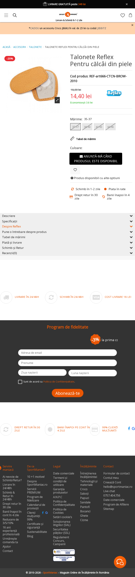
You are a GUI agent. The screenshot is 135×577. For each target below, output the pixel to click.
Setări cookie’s (62, 517)
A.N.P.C (57, 497)
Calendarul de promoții (36, 506)
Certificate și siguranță (35, 525)
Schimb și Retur (13, 248)
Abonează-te (67, 393)
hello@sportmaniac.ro (117, 487)
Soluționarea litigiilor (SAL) (61, 523)
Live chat (109, 491)
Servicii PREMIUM (33, 490)
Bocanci (85, 511)
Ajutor (7, 546)
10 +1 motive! (35, 477)
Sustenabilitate (37, 532)
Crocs (84, 489)
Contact (8, 551)
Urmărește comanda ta (10, 540)
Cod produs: (79, 76)
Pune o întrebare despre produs (24, 232)
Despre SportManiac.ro (37, 483)
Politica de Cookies (59, 511)
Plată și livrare (12, 242)
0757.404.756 (111, 495)
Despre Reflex (11, 226)
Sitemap (108, 509)
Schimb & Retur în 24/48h (9, 496)
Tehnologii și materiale (88, 483)
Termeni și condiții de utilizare (60, 481)
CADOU (34, 28)
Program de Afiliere (116, 504)
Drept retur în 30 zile (12, 505)
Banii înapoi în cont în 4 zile (12, 513)
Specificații (9, 221)
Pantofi (85, 507)
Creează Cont (112, 482)
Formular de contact (116, 473)
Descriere (8, 216)
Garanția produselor (60, 491)
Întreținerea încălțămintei (88, 475)
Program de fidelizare (35, 498)
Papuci (84, 498)
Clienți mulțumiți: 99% (33, 516)
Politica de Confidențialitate (58, 381)
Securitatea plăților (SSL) (61, 531)
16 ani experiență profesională (11, 531)
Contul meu (111, 478)
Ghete (84, 516)
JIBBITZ (101, 28)
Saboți (84, 493)
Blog (30, 536)
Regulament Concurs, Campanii (61, 541)
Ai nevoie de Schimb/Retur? (12, 478)
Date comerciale (63, 473)
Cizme (84, 520)
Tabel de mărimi (13, 237)
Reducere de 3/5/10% (11, 521)
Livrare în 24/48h (9, 486)
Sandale (85, 502)
